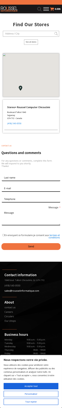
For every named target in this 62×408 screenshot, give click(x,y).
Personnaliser (31, 394)
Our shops (10, 321)
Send (31, 246)
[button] (20, 88)
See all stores (31, 42)
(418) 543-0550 (14, 123)
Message (53, 207)
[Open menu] (46, 9)
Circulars (9, 316)
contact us (10, 307)
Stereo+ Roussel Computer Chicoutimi (28, 107)
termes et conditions (54, 236)
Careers (8, 312)
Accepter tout (31, 386)
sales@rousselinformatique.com (21, 291)
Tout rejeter (31, 401)
